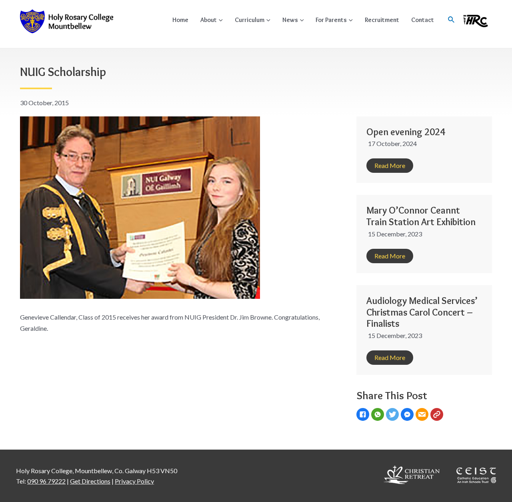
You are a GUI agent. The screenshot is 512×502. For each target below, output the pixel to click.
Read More (389, 165)
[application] (220, 20)
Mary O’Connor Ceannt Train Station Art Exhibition (421, 216)
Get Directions (90, 481)
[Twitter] (393, 415)
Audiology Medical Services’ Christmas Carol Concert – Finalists (422, 312)
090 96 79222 (46, 481)
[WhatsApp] (378, 415)
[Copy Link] (437, 415)
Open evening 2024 (405, 132)
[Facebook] (363, 415)
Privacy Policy (134, 481)
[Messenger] (408, 415)
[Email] (423, 415)
